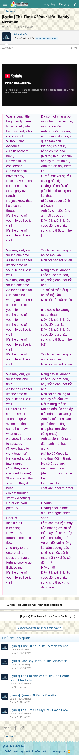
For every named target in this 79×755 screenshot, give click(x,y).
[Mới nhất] (74, 4)
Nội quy (18, 751)
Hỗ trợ (46, 751)
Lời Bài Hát (11, 27)
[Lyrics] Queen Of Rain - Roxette (33, 695)
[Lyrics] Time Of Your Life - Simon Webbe (39, 646)
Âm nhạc (26, 649)
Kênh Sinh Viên (14, 746)
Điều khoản (33, 751)
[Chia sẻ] (70, 48)
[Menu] (5, 4)
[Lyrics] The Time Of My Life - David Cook (39, 710)
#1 (75, 47)
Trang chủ (59, 751)
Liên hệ (7, 751)
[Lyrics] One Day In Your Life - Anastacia (39, 661)
